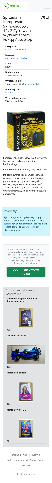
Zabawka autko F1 (16, 335)
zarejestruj (29, 226)
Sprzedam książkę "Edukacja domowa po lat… (22, 299)
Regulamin (34, 454)
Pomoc (41, 460)
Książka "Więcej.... (16, 410)
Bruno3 (9, 92)
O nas (33, 460)
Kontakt (26, 465)
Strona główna (19, 454)
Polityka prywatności (17, 460)
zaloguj (7, 223)
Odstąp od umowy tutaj (26, 271)
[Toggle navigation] (46, 6)
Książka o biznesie (16, 372)
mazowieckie (11, 58)
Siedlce (23, 58)
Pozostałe (10, 49)
